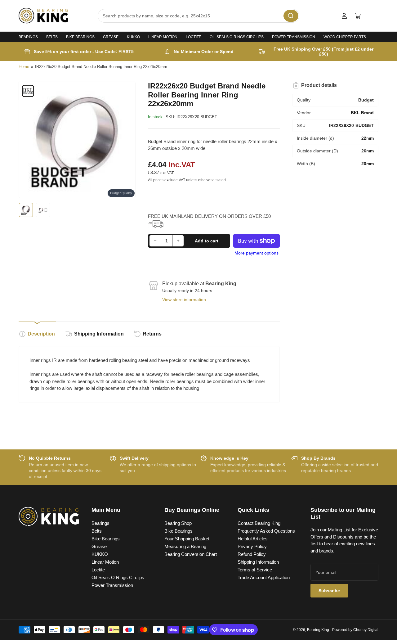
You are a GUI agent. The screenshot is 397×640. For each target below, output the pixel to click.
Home (24, 66)
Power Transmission (293, 37)
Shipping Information (99, 333)
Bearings (28, 37)
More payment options (256, 252)
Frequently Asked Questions (266, 531)
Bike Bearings (80, 37)
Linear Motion (162, 37)
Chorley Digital (365, 630)
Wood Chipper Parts (344, 37)
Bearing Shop (178, 523)
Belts (52, 37)
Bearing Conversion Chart (190, 554)
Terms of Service (255, 569)
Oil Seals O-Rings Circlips (237, 37)
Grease (110, 37)
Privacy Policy (252, 546)
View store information (184, 299)
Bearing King (318, 630)
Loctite (193, 37)
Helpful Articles (253, 538)
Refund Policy (252, 554)
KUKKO (133, 37)
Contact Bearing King (259, 523)
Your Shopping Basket (186, 538)
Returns (152, 333)
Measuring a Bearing (185, 546)
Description (41, 333)
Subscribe (329, 590)
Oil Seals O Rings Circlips (117, 577)
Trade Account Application (264, 577)
